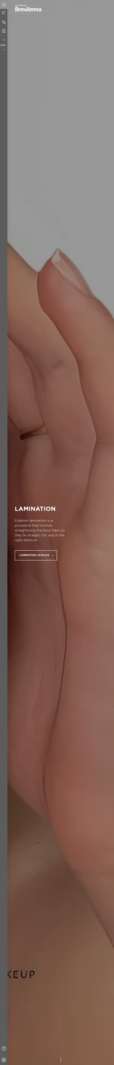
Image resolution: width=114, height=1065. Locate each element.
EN (3, 45)
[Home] (3, 4)
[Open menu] (3, 12)
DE (3, 50)
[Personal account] (3, 31)
